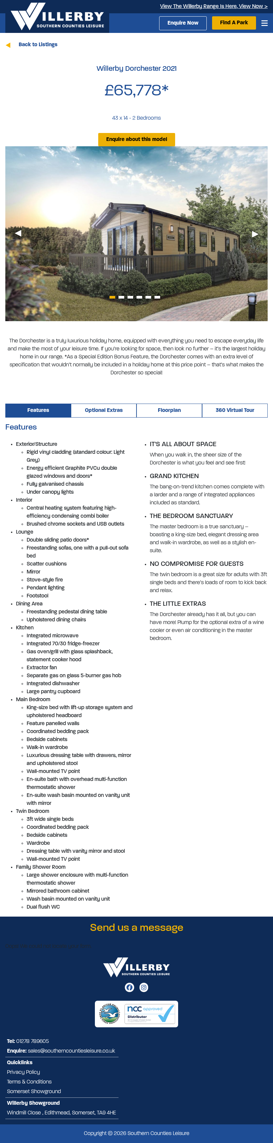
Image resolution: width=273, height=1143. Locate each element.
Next (255, 234)
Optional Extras (104, 410)
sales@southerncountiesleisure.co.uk (71, 1051)
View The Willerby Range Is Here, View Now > (214, 6)
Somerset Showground (34, 1091)
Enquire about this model (136, 139)
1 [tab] (112, 297)
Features (38, 410)
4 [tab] (139, 297)
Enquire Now (182, 23)
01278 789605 (32, 1041)
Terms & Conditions (29, 1082)
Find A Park (234, 23)
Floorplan (169, 410)
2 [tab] (121, 297)
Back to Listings (38, 45)
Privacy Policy (23, 1072)
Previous (17, 234)
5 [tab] (148, 297)
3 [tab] (130, 297)
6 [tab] (157, 297)
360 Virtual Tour (235, 410)
